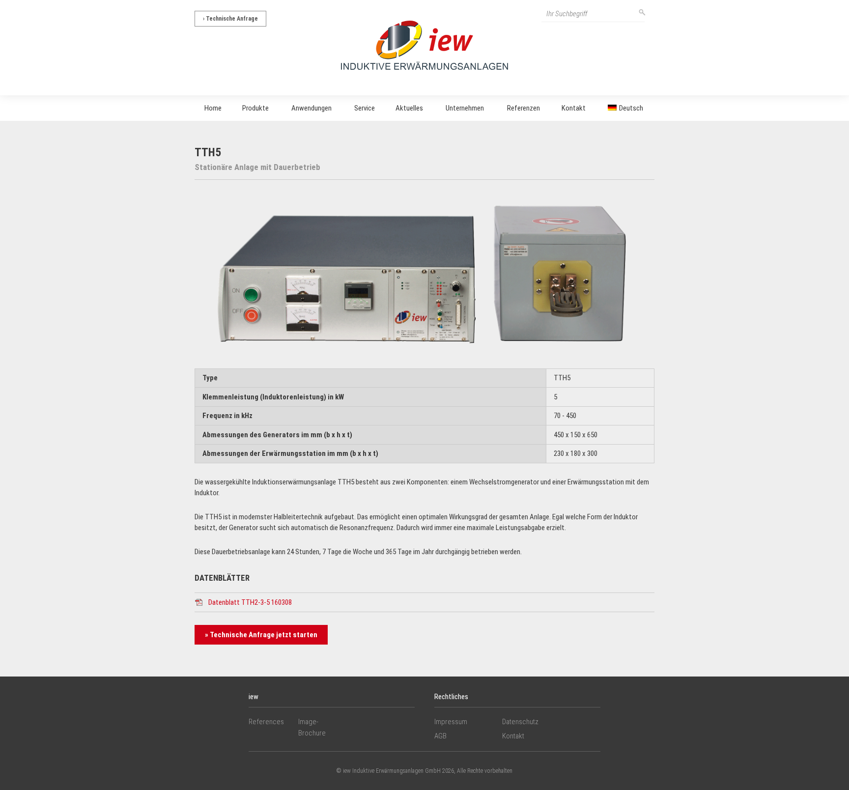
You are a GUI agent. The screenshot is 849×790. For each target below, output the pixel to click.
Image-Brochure (312, 727)
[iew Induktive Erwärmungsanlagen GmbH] (424, 44)
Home (213, 108)
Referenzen (523, 108)
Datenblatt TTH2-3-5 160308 (250, 602)
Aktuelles (409, 108)
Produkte (255, 108)
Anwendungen (311, 108)
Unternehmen (465, 108)
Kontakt (574, 108)
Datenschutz (520, 721)
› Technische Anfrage (230, 18)
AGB (440, 736)
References (266, 721)
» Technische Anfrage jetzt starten (261, 634)
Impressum (450, 721)
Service (364, 108)
